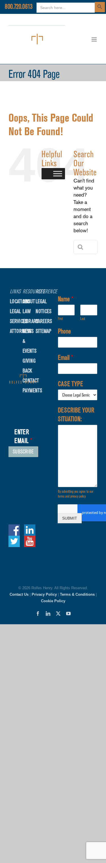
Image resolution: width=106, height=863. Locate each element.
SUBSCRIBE (23, 451)
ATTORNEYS (20, 331)
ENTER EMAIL (23, 436)
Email (65, 357)
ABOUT (29, 301)
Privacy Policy (44, 594)
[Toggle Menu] (57, 173)
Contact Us (19, 594)
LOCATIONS (20, 301)
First (60, 319)
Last (82, 319)
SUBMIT (69, 518)
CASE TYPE (70, 384)
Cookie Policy (53, 601)
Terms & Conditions (77, 594)
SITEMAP (43, 331)
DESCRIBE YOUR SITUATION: (76, 414)
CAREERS (44, 321)
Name (65, 299)
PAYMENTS (32, 390)
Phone (64, 331)
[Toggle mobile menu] (95, 39)
